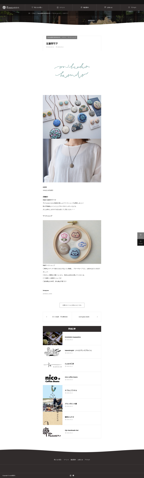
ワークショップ (72, 37)
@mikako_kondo (47, 293)
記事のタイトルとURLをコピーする (72, 305)
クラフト (64, 37)
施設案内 (73, 459)
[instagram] (70, 475)
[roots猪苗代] (10, 7)
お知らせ (80, 459)
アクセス (87, 459)
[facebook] (73, 475)
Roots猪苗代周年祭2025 (54, 37)
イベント (66, 459)
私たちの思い (58, 459)
